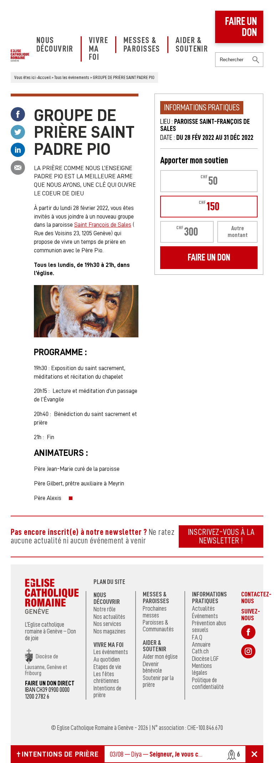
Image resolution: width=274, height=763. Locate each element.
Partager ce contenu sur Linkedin (18, 150)
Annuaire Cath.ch (201, 647)
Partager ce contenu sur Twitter (18, 132)
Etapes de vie (107, 667)
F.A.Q (197, 637)
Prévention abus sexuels (209, 626)
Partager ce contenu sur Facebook (18, 114)
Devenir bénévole (152, 667)
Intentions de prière (107, 691)
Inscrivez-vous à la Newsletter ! (221, 536)
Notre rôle (104, 609)
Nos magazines (109, 631)
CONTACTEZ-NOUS (256, 597)
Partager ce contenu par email (18, 168)
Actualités (203, 608)
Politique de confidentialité (208, 683)
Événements (205, 616)
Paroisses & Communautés (158, 625)
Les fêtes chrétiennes (106, 677)
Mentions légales (202, 669)
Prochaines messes (155, 612)
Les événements (110, 652)
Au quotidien (106, 659)
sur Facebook (248, 632)
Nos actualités (109, 617)
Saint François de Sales (102, 225)
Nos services (107, 624)
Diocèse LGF (205, 659)
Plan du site (109, 582)
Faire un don (241, 27)
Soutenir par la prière (158, 681)
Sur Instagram (248, 651)
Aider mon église (160, 656)
